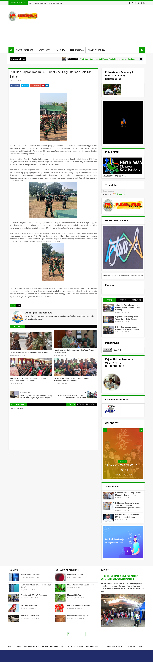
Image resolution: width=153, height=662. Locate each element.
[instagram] (138, 3)
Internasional (76, 50)
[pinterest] (141, 3)
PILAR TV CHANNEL (96, 50)
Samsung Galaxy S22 (29, 605)
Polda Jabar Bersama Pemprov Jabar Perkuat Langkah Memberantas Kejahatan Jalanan (128, 505)
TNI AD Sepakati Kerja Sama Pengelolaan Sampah (29, 352)
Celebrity (122, 461)
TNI (19, 305)
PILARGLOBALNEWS (24, 50)
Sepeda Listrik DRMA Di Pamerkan (34, 595)
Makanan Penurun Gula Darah (78, 605)
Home (31, 3)
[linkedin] (144, 3)
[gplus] (135, 3)
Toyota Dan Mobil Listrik (30, 616)
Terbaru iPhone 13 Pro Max (31, 575)
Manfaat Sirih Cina (74, 595)
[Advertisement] (101, 26)
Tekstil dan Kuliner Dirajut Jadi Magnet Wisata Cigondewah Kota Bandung (86, 59)
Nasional (60, 50)
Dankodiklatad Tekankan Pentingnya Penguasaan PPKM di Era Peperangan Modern (28, 379)
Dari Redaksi (40, 3)
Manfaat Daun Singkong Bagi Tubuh (80, 585)
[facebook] (129, 3)
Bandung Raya (52, 59)
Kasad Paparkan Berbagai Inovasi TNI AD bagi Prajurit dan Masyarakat (74, 351)
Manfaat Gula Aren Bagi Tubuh (78, 616)
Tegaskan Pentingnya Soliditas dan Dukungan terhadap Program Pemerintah (71, 379)
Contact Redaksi (55, 3)
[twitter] (132, 3)
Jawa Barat (44, 50)
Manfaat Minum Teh (75, 575)
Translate (121, 194)
